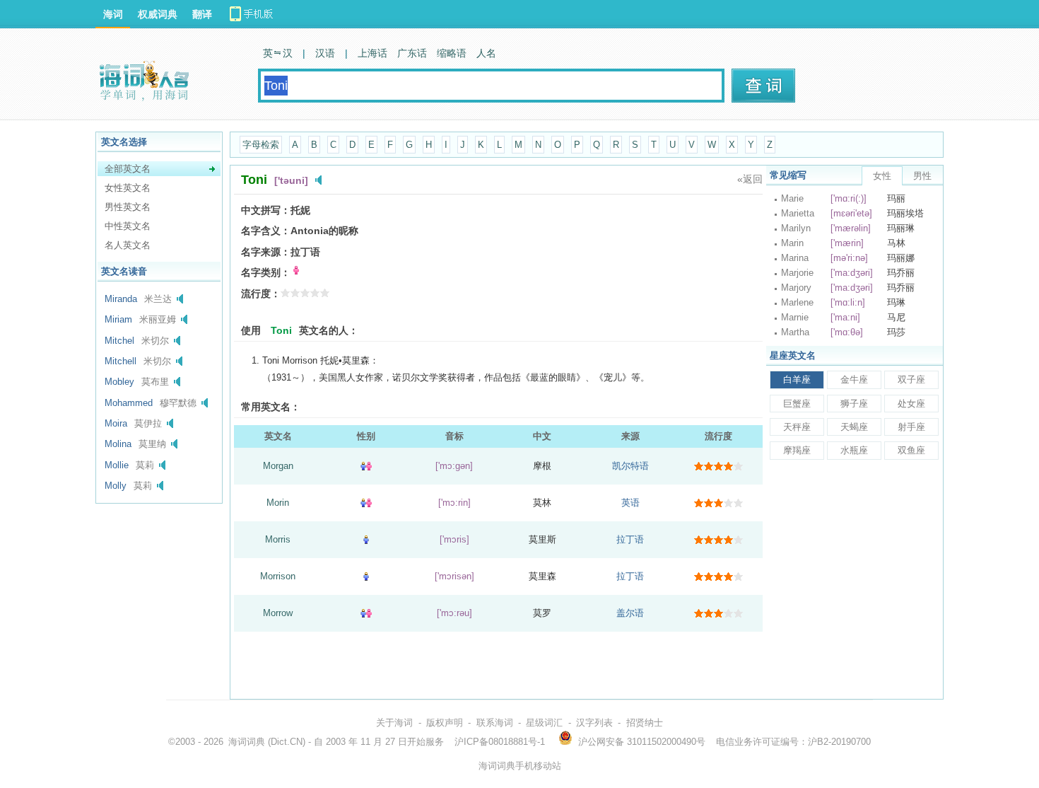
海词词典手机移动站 (520, 765)
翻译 (202, 14)
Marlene (797, 302)
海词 (113, 14)
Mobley (119, 381)
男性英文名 (128, 207)
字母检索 (260, 144)
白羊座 (797, 379)
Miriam (118, 319)
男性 (922, 175)
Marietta (797, 213)
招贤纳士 (644, 722)
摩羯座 (797, 450)
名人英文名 (128, 245)
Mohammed (129, 403)
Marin (792, 243)
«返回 (750, 179)
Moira (116, 423)
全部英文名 (128, 168)
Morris (277, 539)
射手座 (911, 427)
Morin (277, 502)
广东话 (412, 53)
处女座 (911, 403)
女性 (882, 175)
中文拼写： (265, 210)
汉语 (325, 53)
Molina (118, 444)
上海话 (372, 53)
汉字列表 (594, 722)
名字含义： (265, 230)
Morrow (278, 613)
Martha (795, 332)
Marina (795, 258)
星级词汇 (544, 722)
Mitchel (119, 340)
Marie (792, 198)
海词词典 (246, 741)
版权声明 (444, 722)
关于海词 (394, 722)
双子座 (911, 379)
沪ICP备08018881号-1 (499, 741)
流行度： (261, 293)
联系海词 (494, 722)
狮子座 (854, 403)
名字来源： (265, 251)
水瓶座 (854, 450)
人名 (486, 53)
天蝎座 (854, 427)
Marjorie (797, 272)
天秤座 (797, 427)
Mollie (117, 465)
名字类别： (265, 272)
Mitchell (120, 361)
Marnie (795, 317)
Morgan (278, 465)
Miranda (121, 299)
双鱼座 (911, 450)
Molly (116, 485)
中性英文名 (128, 226)
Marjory (796, 287)
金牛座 (854, 379)
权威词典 (157, 14)
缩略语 (451, 53)
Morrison (277, 576)
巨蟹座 (797, 403)
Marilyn (796, 228)
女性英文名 (128, 187)
